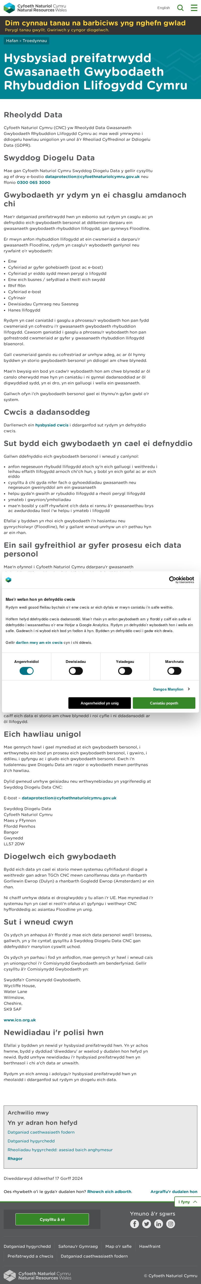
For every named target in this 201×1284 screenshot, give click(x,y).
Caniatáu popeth (164, 703)
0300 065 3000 (33, 182)
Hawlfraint (150, 1246)
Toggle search (180, 8)
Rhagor (15, 1158)
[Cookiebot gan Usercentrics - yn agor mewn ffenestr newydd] (181, 580)
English (163, 7)
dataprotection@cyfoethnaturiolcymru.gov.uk (92, 176)
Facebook (134, 1223)
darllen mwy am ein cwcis (39, 642)
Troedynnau (35, 40)
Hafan (12, 40)
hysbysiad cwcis (51, 425)
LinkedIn (158, 1223)
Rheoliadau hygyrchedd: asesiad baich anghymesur (60, 1149)
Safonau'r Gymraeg (78, 1246)
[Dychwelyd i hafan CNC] (35, 8)
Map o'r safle (118, 1246)
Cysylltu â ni (52, 1219)
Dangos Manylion (168, 689)
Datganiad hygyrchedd (31, 1141)
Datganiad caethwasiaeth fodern (41, 1132)
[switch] (76, 671)
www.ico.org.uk (20, 1019)
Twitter (146, 1223)
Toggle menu (194, 8)
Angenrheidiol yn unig (100, 703)
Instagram (170, 1223)
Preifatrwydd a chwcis (30, 1256)
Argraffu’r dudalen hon (174, 1191)
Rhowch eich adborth (109, 1191)
